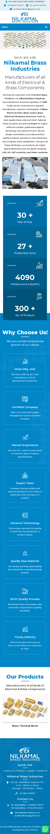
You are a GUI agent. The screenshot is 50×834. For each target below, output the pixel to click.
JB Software (32, 830)
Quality (31, 771)
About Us (9, 771)
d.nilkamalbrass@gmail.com (26, 9)
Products (20, 771)
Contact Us (42, 771)
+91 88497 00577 (15, 5)
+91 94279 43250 (37, 5)
